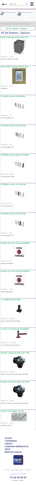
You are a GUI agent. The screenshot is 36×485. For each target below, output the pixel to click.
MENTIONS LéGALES (13, 452)
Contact (9, 443)
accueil (8, 438)
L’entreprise (11, 441)
